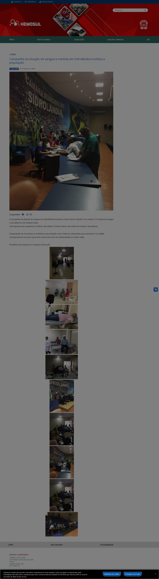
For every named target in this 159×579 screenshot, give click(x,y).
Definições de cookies (112, 574)
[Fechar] (155, 574)
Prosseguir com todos (132, 574)
